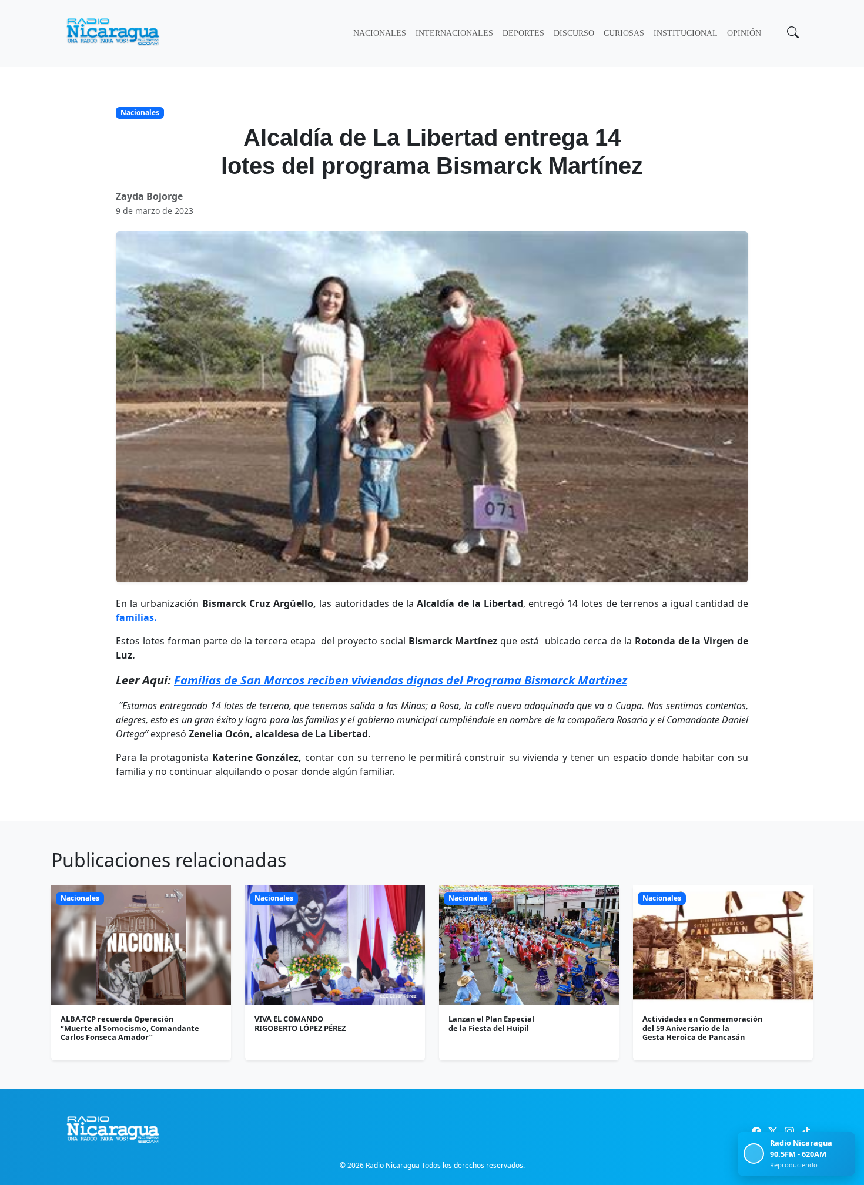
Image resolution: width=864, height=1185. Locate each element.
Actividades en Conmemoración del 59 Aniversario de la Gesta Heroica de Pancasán (702, 1027)
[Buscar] (791, 33)
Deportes (523, 33)
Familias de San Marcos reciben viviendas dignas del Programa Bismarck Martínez (400, 680)
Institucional (686, 33)
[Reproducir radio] (754, 1153)
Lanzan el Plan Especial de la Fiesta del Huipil (491, 1023)
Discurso (574, 33)
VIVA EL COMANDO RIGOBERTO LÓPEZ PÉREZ (300, 1023)
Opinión (744, 33)
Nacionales (379, 33)
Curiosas (624, 33)
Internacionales (454, 33)
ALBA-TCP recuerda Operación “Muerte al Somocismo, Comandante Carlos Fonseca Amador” (130, 1027)
